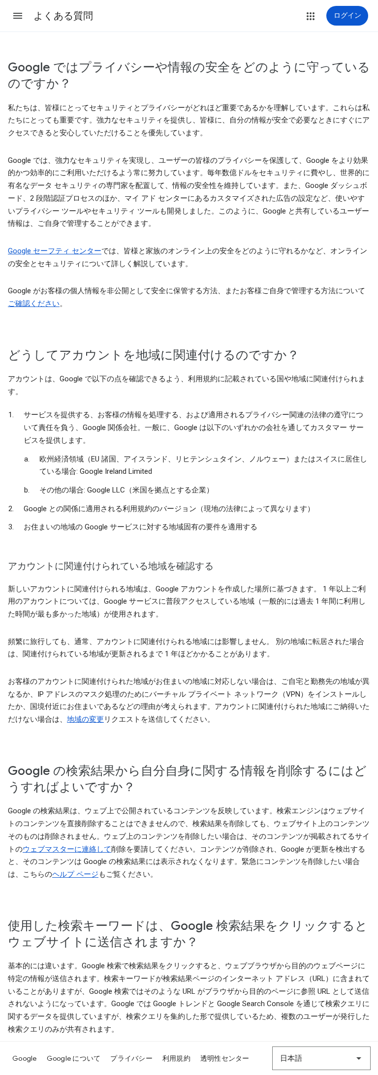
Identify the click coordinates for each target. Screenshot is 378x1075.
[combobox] (321, 1058)
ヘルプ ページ (75, 874)
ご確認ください (34, 303)
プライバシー (131, 1058)
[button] (18, 16)
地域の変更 (85, 719)
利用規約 (176, 1058)
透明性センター (225, 1058)
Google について (74, 1058)
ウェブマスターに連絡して (67, 849)
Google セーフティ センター (54, 250)
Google (24, 1058)
